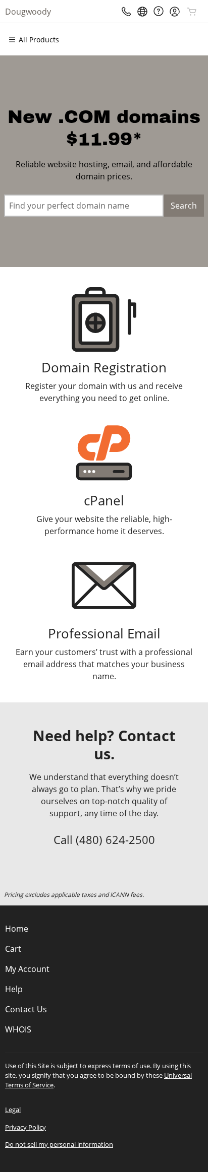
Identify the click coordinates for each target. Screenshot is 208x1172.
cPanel (104, 500)
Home (16, 928)
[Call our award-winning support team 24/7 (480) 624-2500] (158, 11)
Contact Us (26, 1009)
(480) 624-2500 (115, 839)
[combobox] (84, 206)
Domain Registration (104, 367)
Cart (13, 948)
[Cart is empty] (192, 11)
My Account (27, 968)
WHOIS (18, 1029)
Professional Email (104, 633)
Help (14, 989)
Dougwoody (28, 11)
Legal (13, 1109)
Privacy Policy (25, 1127)
